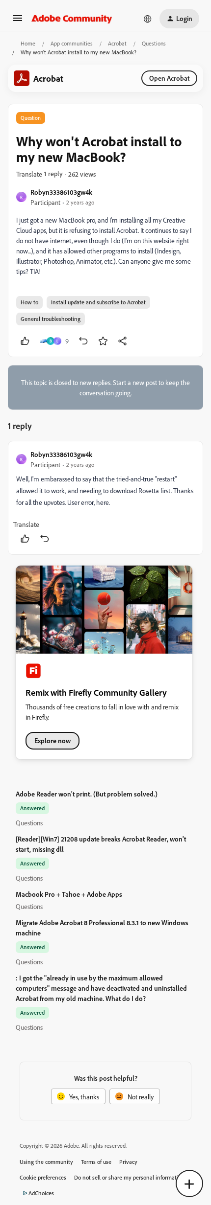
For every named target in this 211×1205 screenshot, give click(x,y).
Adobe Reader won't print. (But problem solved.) (87, 794)
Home (28, 43)
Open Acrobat (169, 78)
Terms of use (96, 1161)
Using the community (46, 1161)
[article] (105, 497)
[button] (18, 21)
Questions (154, 43)
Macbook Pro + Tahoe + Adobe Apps (69, 894)
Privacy (128, 1161)
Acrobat (117, 43)
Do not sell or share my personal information (129, 1177)
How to (29, 302)
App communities (72, 43)
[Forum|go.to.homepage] (71, 18)
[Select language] (148, 18)
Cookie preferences (43, 1177)
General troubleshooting (50, 318)
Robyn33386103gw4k (61, 192)
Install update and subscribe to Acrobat (98, 302)
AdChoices (41, 1193)
